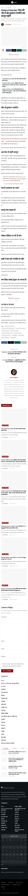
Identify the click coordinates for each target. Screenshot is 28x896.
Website (3, 656)
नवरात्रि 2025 (4, 707)
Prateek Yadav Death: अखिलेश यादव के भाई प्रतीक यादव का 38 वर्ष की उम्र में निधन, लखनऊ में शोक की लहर (14, 84)
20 (14, 854)
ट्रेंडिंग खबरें (3, 704)
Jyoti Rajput (8, 24)
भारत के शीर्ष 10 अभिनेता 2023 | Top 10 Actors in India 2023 (17, 752)
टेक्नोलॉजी (3, 701)
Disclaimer (10, 882)
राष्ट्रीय (2, 734)
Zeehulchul (4, 792)
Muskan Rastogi (6, 335)
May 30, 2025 (19, 183)
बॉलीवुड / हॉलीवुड (4, 713)
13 (14, 850)
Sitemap (3, 886)
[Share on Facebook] (8, 50)
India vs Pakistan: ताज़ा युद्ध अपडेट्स (10, 683)
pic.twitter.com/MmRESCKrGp (11, 180)
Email (3, 649)
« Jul (2, 864)
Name (3, 641)
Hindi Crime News (20, 328)
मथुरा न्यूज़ (3, 722)
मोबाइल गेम (3, 728)
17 (3, 854)
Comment (4, 617)
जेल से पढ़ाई (21, 335)
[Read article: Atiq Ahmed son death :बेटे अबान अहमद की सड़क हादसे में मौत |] (14, 417)
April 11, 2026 (12, 534)
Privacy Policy (19, 882)
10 (3, 850)
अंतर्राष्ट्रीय (3, 689)
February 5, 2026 (13, 599)
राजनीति (2, 731)
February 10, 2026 (13, 566)
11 (6, 850)
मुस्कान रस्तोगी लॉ (5, 337)
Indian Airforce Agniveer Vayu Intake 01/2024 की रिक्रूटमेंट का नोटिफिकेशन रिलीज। (16, 759)
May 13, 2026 (12, 468)
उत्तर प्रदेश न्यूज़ (8, 7)
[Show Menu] (1, 2)
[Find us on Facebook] (1, 889)
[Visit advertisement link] (14, 54)
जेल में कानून (14, 335)
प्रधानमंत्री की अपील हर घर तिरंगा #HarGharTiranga (15, 767)
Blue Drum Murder (9, 326)
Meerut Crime (14, 330)
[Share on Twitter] (13, 50)
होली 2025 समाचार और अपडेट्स (7, 743)
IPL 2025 (3, 686)
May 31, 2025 (17, 24)
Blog (2, 680)
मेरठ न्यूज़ (14, 7)
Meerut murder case (7, 333)
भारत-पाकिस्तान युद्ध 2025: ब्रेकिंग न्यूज (9, 716)
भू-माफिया (3, 719)
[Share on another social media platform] (24, 50)
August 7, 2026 (12, 437)
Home (2, 7)
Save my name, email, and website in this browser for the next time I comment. (13, 665)
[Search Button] (26, 2)
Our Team (3, 882)
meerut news (17, 333)
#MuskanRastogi (11, 178)
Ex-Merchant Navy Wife (8, 328)
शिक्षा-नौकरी (3, 737)
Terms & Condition (5, 884)
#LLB (17, 178)
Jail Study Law (5, 330)
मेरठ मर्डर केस (13, 337)
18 (6, 854)
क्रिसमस (3, 695)
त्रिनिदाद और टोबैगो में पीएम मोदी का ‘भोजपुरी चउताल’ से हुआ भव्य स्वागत (17, 773)
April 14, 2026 (12, 503)
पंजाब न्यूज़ (3, 710)
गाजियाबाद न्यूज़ (4, 585)
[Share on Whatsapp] (19, 50)
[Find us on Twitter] (3, 889)
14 (17, 850)
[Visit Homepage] (14, 2)
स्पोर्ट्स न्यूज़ (3, 740)
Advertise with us (17, 884)
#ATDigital (23, 178)
